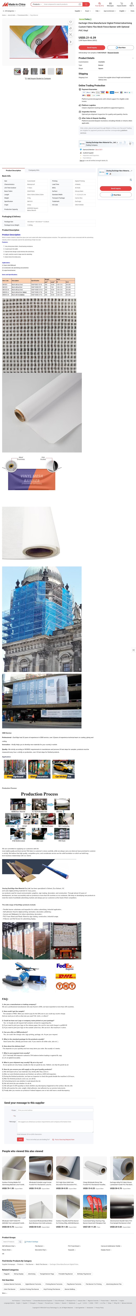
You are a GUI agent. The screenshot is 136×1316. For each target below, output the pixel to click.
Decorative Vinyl (40, 1250)
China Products (26, 1300)
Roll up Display (18, 1274)
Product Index (105, 1300)
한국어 (85, 1303)
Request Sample (113, 52)
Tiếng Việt (117, 1303)
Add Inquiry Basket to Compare (39, 78)
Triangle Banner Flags (47, 1274)
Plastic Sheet (6, 1250)
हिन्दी (96, 1303)
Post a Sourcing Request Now (63, 1139)
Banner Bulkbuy (70, 1289)
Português (33, 1303)
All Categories (9, 11)
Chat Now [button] (122, 48)
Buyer (87, 11)
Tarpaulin (71, 1250)
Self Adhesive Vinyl (8, 1246)
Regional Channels (93, 1300)
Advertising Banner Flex (114, 1284)
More (4, 1293)
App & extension (109, 11)
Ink (3, 1254)
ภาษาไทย (102, 1303)
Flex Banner (39, 1246)
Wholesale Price (71, 1300)
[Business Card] (131, 179)
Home (4, 15)
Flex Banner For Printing (94, 1284)
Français (40, 1303)
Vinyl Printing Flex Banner (51, 1289)
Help (97, 11)
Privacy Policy (100, 1307)
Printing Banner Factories (54, 1284)
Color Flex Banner (9, 1289)
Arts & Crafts (11, 15)
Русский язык (49, 1303)
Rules (132, 11)
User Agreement (79, 1307)
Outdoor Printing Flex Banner (29, 1289)
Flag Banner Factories (74, 1284)
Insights (121, 1300)
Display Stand (105, 1250)
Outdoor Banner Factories (12, 1284)
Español (25, 1303)
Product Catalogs (32, 1242)
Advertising (31, 1274)
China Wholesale (59, 1300)
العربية (79, 1303)
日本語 (91, 1303)
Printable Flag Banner (66, 1274)
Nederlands (72, 1303)
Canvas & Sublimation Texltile (110, 1246)
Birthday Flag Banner (84, 1274)
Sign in (132, 6)
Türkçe (109, 1303)
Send (20, 1139)
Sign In (82, 160)
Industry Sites (82, 1300)
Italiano (57, 1303)
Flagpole (6, 1274)
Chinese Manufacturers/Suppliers (42, 1300)
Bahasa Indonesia (127, 1303)
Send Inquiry (92, 48)
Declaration (90, 1307)
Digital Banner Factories (33, 1284)
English (18, 1303)
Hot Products (16, 1300)
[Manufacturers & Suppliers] (13, 4)
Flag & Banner (34, 15)
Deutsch (64, 1303)
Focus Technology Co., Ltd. (54, 1307)
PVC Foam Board (74, 1246)
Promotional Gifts (23, 15)
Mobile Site (114, 1300)
